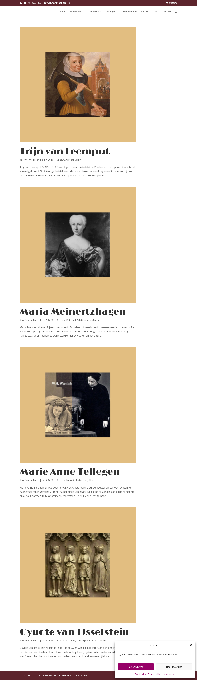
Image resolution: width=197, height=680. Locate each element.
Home (61, 12)
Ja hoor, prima (136, 666)
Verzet (78, 159)
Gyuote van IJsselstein (74, 632)
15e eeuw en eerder (65, 640)
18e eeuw (60, 320)
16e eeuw (60, 159)
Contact (166, 12)
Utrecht (70, 159)
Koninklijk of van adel (87, 640)
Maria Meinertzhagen (73, 311)
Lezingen (110, 12)
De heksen (93, 12)
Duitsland (71, 320)
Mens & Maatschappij (77, 480)
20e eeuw (60, 480)
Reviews (145, 12)
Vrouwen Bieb (130, 12)
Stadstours (75, 12)
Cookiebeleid (141, 674)
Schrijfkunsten (84, 320)
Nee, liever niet (174, 666)
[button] (190, 645)
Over (155, 12)
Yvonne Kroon (32, 159)
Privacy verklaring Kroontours (161, 674)
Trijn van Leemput (65, 151)
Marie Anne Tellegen (70, 471)
